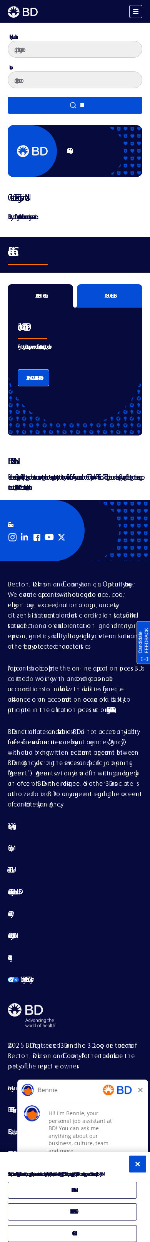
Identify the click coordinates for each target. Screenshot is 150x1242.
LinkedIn (24, 537)
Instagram (12, 537)
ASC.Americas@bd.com (15, 487)
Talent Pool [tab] (40, 296)
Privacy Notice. (100, 1174)
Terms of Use (10, 870)
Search (75, 105)
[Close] (137, 1164)
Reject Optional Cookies (72, 1211)
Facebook (37, 537)
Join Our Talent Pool (33, 378)
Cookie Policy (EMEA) (10, 935)
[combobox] (75, 79)
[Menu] (135, 11)
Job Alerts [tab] (109, 296)
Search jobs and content (12, 36)
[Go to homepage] (23, 12)
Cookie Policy (9, 913)
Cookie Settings (8, 957)
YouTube (49, 537)
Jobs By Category (10, 826)
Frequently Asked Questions (110, 709)
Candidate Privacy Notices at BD (13, 892)
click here (27, 487)
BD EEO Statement (10, 1110)
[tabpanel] (75, 365)
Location (9, 67)
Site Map (9, 848)
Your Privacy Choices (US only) (19, 979)
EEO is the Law (11, 1132)
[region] (75, 1197)
